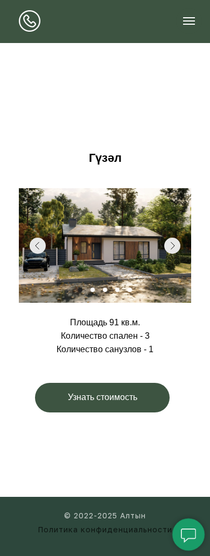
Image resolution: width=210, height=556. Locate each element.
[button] (102, 397)
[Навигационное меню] (189, 21)
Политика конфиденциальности (105, 529)
